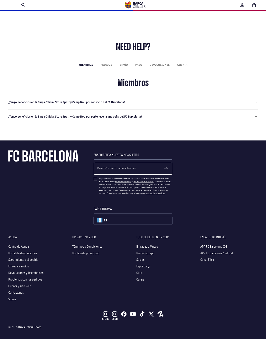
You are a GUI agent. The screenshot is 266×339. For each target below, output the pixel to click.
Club (139, 272)
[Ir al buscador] (23, 5)
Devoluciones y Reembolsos (25, 272)
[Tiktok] (142, 314)
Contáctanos (16, 292)
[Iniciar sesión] (242, 4)
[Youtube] (133, 314)
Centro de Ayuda (18, 246)
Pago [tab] (138, 64)
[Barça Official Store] (137, 5)
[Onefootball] (160, 314)
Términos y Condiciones (87, 246)
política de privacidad (144, 181)
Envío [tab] (124, 64)
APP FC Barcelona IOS (213, 246)
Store (105, 318)
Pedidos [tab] (106, 64)
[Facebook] (124, 314)
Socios (140, 259)
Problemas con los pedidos (25, 279)
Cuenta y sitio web (19, 286)
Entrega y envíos (18, 266)
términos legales (122, 181)
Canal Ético (207, 259)
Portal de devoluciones (22, 253)
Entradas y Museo (147, 246)
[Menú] (13, 5)
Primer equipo (145, 253)
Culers (140, 279)
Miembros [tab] (86, 64)
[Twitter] (151, 314)
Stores (12, 299)
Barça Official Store (29, 327)
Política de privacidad (85, 253)
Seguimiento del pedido (23, 259)
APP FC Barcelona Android (216, 253)
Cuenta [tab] (182, 64)
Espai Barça (143, 266)
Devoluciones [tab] (160, 64)
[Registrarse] (166, 168)
